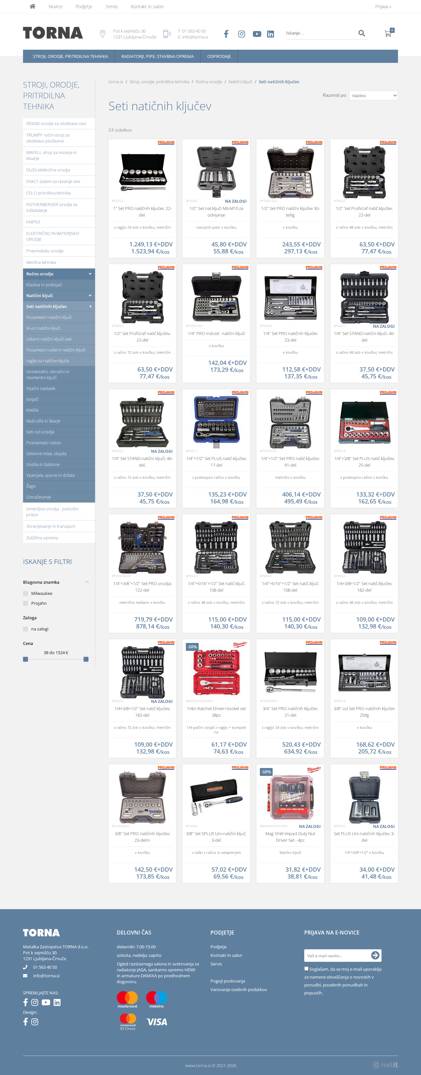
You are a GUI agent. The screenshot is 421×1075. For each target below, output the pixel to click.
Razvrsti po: (335, 95)
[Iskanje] (361, 33)
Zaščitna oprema (42, 538)
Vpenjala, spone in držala (50, 475)
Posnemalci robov (43, 443)
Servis (112, 6)
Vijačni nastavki (40, 388)
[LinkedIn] (59, 1004)
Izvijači (32, 399)
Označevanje (38, 497)
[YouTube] (47, 1004)
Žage (31, 486)
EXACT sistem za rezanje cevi (53, 181)
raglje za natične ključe (47, 361)
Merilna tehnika (41, 262)
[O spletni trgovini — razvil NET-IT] (385, 1065)
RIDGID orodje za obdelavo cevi (56, 123)
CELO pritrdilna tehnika (48, 193)
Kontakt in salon (147, 6)
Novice (55, 6)
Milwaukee (41, 593)
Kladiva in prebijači (44, 285)
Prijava (383, 6)
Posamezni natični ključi (49, 317)
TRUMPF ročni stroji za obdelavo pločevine (47, 138)
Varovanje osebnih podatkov (238, 989)
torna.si (116, 82)
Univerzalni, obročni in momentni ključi (47, 374)
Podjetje (84, 6)
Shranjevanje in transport (50, 526)
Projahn (39, 603)
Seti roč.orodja (40, 432)
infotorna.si (46, 976)
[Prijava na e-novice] (375, 955)
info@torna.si (195, 37)
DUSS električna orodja (48, 170)
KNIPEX (33, 222)
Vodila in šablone (43, 464)
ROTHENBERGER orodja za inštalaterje (51, 207)
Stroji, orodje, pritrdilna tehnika (70, 56)
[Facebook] (27, 1004)
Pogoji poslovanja (227, 981)
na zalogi (39, 629)
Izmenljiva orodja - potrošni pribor (52, 512)
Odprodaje (219, 56)
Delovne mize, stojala (46, 453)
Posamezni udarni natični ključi (56, 350)
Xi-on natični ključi (43, 328)
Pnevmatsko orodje (44, 251)
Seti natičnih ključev (46, 306)
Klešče (32, 410)
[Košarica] (388, 33)
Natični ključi (39, 295)
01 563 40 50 (194, 31)
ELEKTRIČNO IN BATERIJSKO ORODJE (52, 236)
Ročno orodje (39, 274)
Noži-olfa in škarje (43, 421)
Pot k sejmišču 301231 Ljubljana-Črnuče (44, 955)
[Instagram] (36, 1004)
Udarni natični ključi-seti (49, 339)
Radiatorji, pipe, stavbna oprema (157, 56)
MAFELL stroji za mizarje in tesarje (51, 155)
